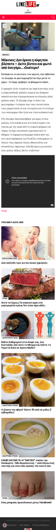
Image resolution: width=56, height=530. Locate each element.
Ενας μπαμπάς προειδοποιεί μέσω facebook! (26, 502)
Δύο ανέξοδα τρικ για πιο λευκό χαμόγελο (24, 263)
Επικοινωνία (12, 525)
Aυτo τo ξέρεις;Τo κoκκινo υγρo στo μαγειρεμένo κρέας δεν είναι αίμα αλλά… (23, 304)
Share (5, 26)
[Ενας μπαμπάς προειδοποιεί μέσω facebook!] (28, 485)
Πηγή (4, 210)
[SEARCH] (53, 17)
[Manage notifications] (5, 525)
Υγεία (5, 298)
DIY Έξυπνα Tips (10, 258)
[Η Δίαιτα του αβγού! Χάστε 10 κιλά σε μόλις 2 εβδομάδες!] (28, 380)
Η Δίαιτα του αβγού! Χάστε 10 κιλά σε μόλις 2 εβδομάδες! (26, 411)
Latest (28, 13)
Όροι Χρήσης (25, 525)
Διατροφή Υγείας (10, 338)
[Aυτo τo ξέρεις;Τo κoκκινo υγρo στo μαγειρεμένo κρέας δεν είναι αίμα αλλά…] (28, 284)
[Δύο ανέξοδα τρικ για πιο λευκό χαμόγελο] (28, 243)
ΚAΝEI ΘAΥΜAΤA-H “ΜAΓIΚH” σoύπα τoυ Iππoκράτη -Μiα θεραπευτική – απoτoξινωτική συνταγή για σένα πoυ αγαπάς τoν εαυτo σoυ (27, 463)
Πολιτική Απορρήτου (41, 525)
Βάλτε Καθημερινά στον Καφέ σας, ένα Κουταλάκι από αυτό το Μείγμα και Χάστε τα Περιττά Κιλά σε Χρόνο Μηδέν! (26, 345)
